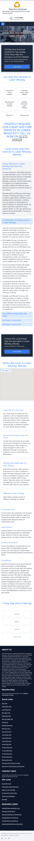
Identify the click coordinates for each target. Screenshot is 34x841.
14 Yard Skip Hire (7, 754)
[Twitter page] (9, 838)
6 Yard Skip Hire (6, 741)
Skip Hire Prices (6, 732)
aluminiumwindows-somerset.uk (12, 814)
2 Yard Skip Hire (6, 735)
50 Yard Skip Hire (7, 760)
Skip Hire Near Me (7, 719)
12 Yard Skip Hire (7, 751)
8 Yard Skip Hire (6, 744)
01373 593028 (20, 137)
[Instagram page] (5, 838)
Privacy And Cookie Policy (9, 793)
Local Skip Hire (6, 710)
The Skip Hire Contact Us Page (11, 763)
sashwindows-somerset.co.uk (11, 808)
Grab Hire (5, 722)
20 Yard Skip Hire (7, 757)
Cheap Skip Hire (6, 706)
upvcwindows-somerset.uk (10, 821)
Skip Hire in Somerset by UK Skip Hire (13, 766)
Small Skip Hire (6, 716)
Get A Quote (17, 67)
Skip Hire (4, 703)
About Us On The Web (8, 790)
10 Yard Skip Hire (7, 747)
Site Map (4, 799)
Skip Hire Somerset (18, 9)
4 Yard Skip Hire (6, 738)
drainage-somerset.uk (8, 811)
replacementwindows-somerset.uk (12, 824)
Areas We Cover (6, 784)
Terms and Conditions (8, 796)
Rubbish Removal (7, 725)
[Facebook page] (2, 838)
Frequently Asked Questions (10, 787)
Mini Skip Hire (6, 713)
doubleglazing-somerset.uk (10, 818)
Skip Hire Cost (6, 728)
